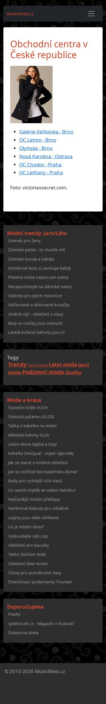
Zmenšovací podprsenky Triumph (40, 581)
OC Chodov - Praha (40, 164)
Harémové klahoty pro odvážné (38, 508)
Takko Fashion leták (27, 554)
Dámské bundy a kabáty (31, 259)
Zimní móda (38, 365)
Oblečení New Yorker (28, 563)
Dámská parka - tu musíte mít (36, 249)
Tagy (13, 357)
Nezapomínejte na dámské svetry (40, 286)
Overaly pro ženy (24, 240)
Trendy (17, 364)
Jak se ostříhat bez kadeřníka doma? (42, 471)
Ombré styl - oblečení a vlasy (35, 314)
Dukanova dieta (23, 632)
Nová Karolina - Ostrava (46, 156)
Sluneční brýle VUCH (28, 407)
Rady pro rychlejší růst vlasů (35, 480)
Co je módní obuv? (26, 526)
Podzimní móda (43, 372)
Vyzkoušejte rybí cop (28, 536)
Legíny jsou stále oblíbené (33, 517)
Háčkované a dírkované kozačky (39, 304)
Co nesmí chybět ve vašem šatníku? (41, 490)
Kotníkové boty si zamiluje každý (39, 268)
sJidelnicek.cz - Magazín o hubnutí (41, 623)
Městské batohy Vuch (28, 435)
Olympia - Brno (36, 148)
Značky (73, 372)
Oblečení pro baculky (28, 545)
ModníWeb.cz (20, 13)
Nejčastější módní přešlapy (34, 499)
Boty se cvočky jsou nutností (35, 323)
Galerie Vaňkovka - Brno (46, 131)
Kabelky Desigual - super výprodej (41, 453)
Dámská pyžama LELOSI (31, 416)
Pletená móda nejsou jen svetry (38, 277)
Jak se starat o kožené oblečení (38, 462)
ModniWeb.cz (50, 671)
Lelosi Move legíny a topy (32, 444)
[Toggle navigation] (91, 13)
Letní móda (63, 364)
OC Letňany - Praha (41, 172)
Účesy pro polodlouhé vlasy (34, 572)
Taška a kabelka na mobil (32, 425)
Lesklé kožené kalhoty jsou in (36, 332)
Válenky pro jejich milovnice (35, 295)
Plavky (14, 614)
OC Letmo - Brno (37, 140)
